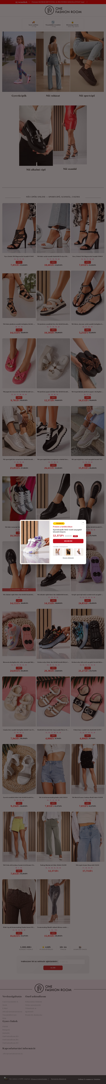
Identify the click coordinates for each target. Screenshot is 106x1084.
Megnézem (68, 541)
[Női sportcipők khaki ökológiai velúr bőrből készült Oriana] (58, 552)
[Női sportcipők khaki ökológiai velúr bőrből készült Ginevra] (78, 552)
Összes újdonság (68, 558)
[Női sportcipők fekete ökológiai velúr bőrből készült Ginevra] (68, 552)
